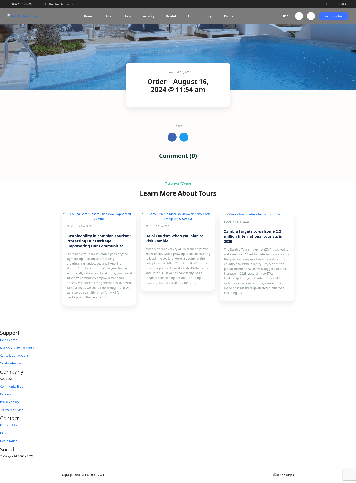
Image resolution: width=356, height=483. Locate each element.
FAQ (3, 433)
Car (190, 16)
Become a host (334, 16)
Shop (208, 16)
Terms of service (11, 410)
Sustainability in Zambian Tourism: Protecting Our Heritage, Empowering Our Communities (99, 240)
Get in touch (8, 441)
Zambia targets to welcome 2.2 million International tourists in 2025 (253, 236)
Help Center (8, 340)
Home (88, 16)
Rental (171, 16)
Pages (228, 16)
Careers (5, 394)
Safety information (13, 363)
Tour (127, 16)
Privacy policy (9, 402)
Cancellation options (14, 355)
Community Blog (11, 386)
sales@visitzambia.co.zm (57, 4)
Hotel (109, 16)
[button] (299, 16)
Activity (148, 16)
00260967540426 (21, 4)
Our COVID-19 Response (17, 348)
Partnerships (9, 425)
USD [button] (285, 16)
